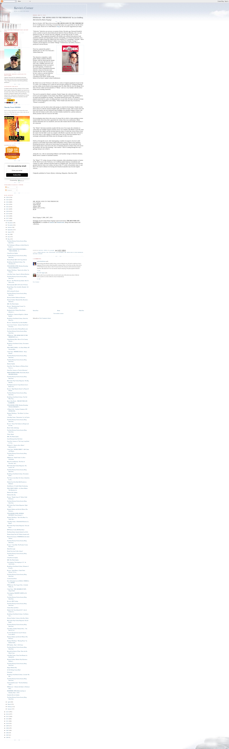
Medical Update (11, 364)
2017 (7, 218)
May (9, 239)
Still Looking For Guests (13, 291)
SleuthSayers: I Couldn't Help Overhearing (17, 486)
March (9, 704)
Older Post (81, 310)
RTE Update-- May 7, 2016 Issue (15, 645)
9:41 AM (38, 279)
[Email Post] (55, 250)
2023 (7, 204)
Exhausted (9, 672)
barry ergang (42, 252)
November (10, 225)
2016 (7, 220)
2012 (7, 719)
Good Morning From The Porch (14, 439)
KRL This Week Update (13, 304)
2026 (7, 197)
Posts (7, 187)
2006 (7, 733)
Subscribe (17, 175)
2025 (7, 199)
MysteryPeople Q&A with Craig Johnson (17, 259)
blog (58, 26)
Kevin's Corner (23, 8)
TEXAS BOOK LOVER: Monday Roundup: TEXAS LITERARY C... (17, 267)
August (9, 232)
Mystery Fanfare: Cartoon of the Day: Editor (18, 618)
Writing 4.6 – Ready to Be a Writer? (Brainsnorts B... (15, 446)
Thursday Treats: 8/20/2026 (12, 107)
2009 (7, 726)
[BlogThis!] (60, 250)
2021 (7, 209)
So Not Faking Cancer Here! (14, 670)
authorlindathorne (41, 261)
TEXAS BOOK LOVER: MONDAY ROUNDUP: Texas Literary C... (15, 514)
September (10, 229)
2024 (7, 202)
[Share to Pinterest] (65, 250)
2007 (7, 730)
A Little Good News (12, 578)
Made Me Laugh (11, 549)
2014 (7, 714)
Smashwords (60, 222)
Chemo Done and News (12, 607)
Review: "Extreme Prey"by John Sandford (17, 322)
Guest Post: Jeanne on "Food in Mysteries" (17, 370)
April (9, 702)
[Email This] (58, 250)
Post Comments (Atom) (45, 318)
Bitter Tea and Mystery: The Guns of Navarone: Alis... (16, 462)
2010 (7, 723)
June (9, 236)
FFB (47, 252)
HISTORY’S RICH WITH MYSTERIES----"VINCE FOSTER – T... (17, 250)
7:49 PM (38, 270)
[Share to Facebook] (63, 250)
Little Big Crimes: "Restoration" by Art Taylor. (18, 417)
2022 (7, 206)
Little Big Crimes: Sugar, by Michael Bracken (18, 274)
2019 (7, 213)
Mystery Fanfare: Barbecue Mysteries (16, 297)
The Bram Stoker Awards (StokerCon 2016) (17, 532)
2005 (7, 735)
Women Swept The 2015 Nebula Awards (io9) (18, 534)
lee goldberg (60, 252)
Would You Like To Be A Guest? (15, 551)
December (10, 222)
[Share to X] (61, 250)
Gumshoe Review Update (13, 695)
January (10, 709)
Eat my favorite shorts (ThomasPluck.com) (17, 329)
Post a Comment (36, 282)
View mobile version (58, 313)
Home (58, 310)
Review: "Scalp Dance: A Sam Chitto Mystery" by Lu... (16, 571)
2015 (7, 712)
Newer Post (35, 310)
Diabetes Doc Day (11, 495)
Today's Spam (10, 434)
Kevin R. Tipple (41, 273)
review (40, 253)
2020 (7, 211)
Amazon (51, 222)
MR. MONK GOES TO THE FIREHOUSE (73, 252)
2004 (7, 737)
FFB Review (52, 252)
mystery (35, 253)
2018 (7, 216)
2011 (7, 721)
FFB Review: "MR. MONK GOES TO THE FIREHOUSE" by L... (17, 336)
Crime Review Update (12, 253)
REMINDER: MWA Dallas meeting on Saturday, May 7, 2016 (16, 691)
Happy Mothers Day (12, 667)
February (10, 706)
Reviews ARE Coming (12, 601)
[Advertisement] (58, 296)
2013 (7, 716)
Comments (9, 190)
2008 (7, 728)
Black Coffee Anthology (13, 428)
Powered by (13, 180)
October (10, 227)
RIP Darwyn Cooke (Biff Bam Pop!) (15, 529)
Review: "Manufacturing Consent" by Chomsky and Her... (16, 307)
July (9, 234)
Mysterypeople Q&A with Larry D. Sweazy (17, 284)
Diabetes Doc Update (12, 492)
